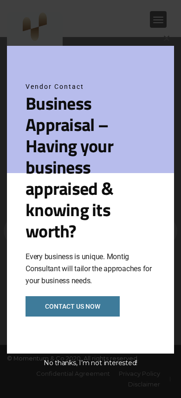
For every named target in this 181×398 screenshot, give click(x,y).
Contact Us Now (72, 306)
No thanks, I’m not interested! (90, 363)
